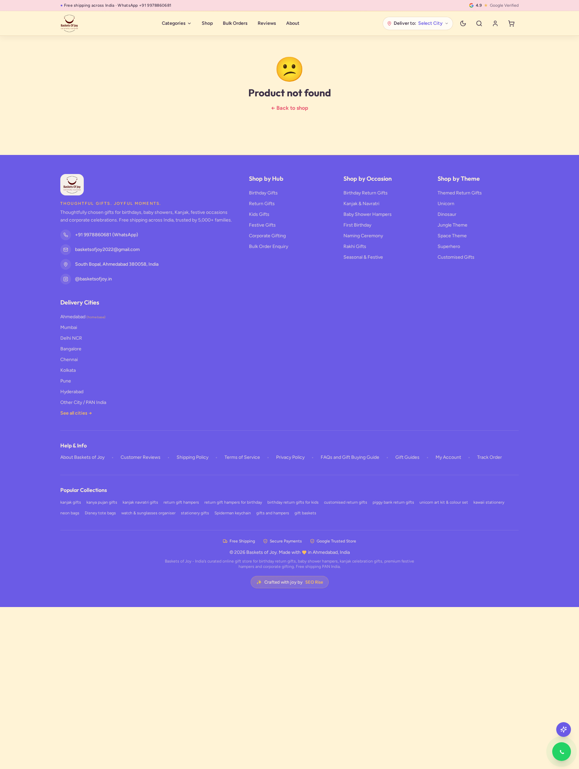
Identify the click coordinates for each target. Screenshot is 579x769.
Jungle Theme (452, 225)
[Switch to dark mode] (463, 23)
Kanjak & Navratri (361, 203)
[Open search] (479, 23)
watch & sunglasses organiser (148, 513)
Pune (65, 381)
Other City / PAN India (83, 402)
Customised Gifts (456, 257)
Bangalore (70, 349)
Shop (207, 23)
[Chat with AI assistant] (563, 729)
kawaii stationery (488, 502)
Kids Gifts (259, 214)
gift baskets (305, 513)
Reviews (267, 23)
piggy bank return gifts (393, 502)
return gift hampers (181, 502)
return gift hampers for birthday (233, 502)
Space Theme (452, 236)
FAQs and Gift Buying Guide (350, 457)
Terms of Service (242, 457)
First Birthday (357, 225)
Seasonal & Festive (363, 257)
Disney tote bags (100, 513)
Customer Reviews (140, 457)
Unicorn (446, 203)
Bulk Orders (235, 23)
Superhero (449, 246)
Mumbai (68, 327)
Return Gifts (262, 203)
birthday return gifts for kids (293, 502)
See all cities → (76, 413)
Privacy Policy (290, 457)
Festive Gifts (262, 225)
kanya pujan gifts (101, 502)
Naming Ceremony (363, 236)
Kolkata (68, 370)
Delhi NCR (71, 338)
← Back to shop (289, 108)
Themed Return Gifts (460, 193)
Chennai (69, 359)
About (293, 23)
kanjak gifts (70, 502)
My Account (448, 457)
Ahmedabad (83, 317)
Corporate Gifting (267, 236)
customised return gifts (345, 502)
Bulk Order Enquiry (268, 246)
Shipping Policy (192, 457)
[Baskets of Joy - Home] (69, 23)
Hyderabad (71, 392)
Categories (174, 23)
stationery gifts (195, 513)
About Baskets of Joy (82, 457)
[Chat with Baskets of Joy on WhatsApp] (561, 751)
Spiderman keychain (232, 513)
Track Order (489, 457)
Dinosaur (447, 214)
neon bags (69, 513)
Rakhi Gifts (354, 246)
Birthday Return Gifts (365, 193)
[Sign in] (495, 23)
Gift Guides (407, 457)
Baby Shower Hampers (367, 214)
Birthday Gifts (263, 193)
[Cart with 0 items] (511, 23)
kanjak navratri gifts (140, 502)
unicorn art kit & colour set (444, 502)
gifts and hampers (272, 513)
